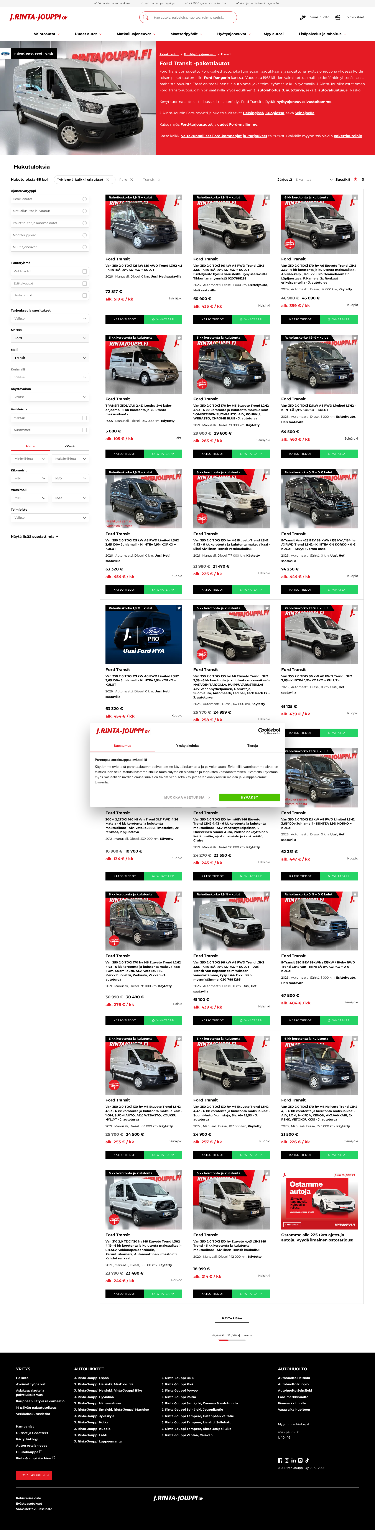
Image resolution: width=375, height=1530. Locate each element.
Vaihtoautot (23, 271)
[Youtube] (300, 1460)
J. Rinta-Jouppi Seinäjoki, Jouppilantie (192, 1409)
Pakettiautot (169, 54)
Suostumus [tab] (122, 745)
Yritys (23, 1369)
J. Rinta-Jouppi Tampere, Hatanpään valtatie (198, 1416)
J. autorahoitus (267, 90)
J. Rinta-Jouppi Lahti (90, 1435)
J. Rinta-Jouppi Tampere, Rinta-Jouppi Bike (197, 1429)
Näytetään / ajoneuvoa (232, 1335)
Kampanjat (25, 1426)
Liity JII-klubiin (32, 1475)
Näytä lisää (232, 1318)
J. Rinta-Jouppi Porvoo (180, 1390)
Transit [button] (154, 180)
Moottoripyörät (24, 235)
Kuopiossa (274, 113)
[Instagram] (287, 1460)
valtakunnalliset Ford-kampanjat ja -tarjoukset (224, 136)
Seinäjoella (304, 113)
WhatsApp (165, 319)
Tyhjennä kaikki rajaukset (86, 180)
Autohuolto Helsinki (294, 1378)
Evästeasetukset (29, 1504)
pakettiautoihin (348, 136)
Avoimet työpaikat (31, 1384)
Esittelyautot (23, 283)
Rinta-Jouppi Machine (34, 1458)
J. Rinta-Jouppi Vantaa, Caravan (187, 1435)
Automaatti (22, 430)
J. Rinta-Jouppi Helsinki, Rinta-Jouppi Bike (108, 1390)
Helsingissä (253, 113)
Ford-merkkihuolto (293, 1397)
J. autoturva (293, 90)
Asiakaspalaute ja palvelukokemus (30, 1393)
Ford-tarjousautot (197, 124)
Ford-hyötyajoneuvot (200, 54)
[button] (34, 536)
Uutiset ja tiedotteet (32, 1433)
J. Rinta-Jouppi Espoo (91, 1378)
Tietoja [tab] (252, 745)
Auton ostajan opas (31, 1445)
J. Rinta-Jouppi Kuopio (92, 1429)
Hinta (30, 446)
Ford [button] (129, 180)
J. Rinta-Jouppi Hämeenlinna (97, 1403)
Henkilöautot (23, 199)
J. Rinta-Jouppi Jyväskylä (94, 1416)
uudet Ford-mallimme (237, 124)
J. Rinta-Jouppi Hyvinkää (94, 1397)
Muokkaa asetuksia (184, 797)
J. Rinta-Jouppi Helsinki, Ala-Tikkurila (103, 1384)
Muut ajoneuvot (25, 247)
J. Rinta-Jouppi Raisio (179, 1397)
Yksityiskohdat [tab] (187, 745)
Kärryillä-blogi (27, 1439)
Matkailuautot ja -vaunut (31, 211)
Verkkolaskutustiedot (33, 1414)
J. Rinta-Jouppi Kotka (91, 1422)
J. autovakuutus (329, 90)
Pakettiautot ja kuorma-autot (35, 223)
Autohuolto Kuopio (293, 1384)
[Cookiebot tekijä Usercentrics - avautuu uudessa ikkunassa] (261, 731)
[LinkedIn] (293, 1460)
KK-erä (69, 446)
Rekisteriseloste (28, 1498)
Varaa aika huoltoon (294, 1409)
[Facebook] (280, 1460)
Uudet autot (23, 295)
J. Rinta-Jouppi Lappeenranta (98, 1441)
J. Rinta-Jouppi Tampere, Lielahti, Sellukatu (197, 1422)
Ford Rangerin (217, 78)
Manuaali (20, 418)
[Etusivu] (38, 17)
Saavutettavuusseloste (34, 1509)
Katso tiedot (124, 319)
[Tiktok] (307, 1460)
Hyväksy (249, 797)
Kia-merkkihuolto (292, 1403)
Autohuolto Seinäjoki (295, 1390)
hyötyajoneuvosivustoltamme (303, 102)
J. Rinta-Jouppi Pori (177, 1384)
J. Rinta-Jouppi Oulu (178, 1378)
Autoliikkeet (89, 1369)
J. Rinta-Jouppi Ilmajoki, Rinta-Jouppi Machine (111, 1409)
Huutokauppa (27, 1452)
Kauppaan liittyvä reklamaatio (40, 1401)
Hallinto (22, 1378)
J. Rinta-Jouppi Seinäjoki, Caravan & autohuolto (200, 1403)
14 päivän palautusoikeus (36, 1408)
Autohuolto (292, 1369)
